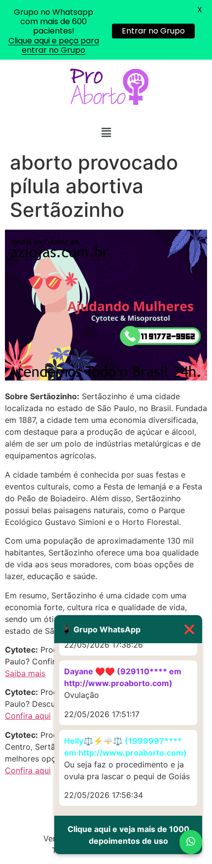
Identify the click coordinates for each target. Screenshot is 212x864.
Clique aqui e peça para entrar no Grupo (53, 45)
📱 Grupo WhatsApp (128, 629)
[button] (106, 132)
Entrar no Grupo (153, 30)
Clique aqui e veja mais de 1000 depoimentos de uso (128, 835)
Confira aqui (28, 716)
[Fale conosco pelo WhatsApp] (190, 842)
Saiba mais (25, 673)
